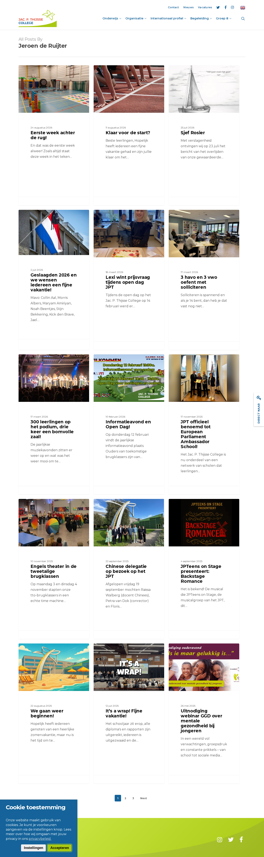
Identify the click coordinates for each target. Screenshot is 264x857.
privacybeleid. (40, 839)
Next (143, 798)
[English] (242, 7)
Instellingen (33, 848)
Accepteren (59, 848)
